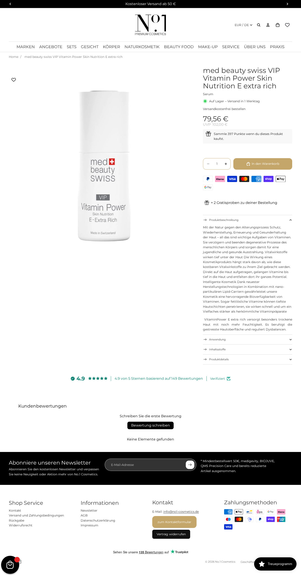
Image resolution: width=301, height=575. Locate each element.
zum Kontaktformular (174, 522)
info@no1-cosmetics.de (181, 512)
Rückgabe (16, 520)
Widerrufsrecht (20, 525)
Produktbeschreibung (223, 220)
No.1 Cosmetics (225, 561)
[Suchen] (259, 25)
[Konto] (268, 25)
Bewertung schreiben (150, 425)
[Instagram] (19, 561)
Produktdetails (219, 359)
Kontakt (15, 510)
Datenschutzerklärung (98, 520)
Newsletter (89, 510)
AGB (84, 515)
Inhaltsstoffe (217, 349)
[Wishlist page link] (287, 25)
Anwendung (217, 339)
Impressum (89, 525)
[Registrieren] (190, 465)
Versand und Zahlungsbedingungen (36, 515)
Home (13, 57)
